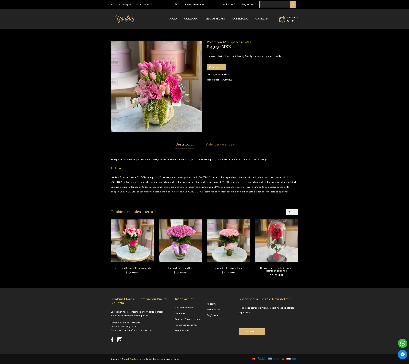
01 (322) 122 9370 (142, 4)
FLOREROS (224, 74)
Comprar (214, 67)
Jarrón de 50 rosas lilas (180, 268)
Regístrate (247, 4)
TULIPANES (226, 79)
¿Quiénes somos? (184, 307)
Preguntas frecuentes (186, 324)
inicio (173, 19)
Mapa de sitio (182, 330)
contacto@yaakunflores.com (137, 330)
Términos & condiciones (187, 319)
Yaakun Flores (137, 358)
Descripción (184, 144)
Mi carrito (212, 303)
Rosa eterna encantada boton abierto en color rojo (276, 269)
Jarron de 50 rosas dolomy (228, 268)
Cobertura (240, 19)
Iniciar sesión (229, 4)
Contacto (262, 19)
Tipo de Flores (215, 19)
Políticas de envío (220, 144)
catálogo (191, 19)
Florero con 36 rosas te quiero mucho (132, 268)
